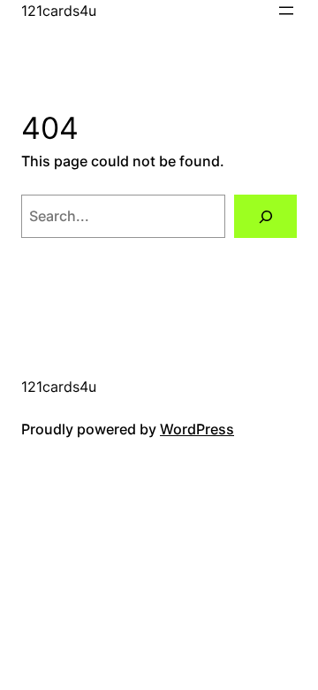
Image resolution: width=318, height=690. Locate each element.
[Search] (265, 216)
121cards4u (58, 10)
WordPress (197, 429)
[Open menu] (286, 10)
